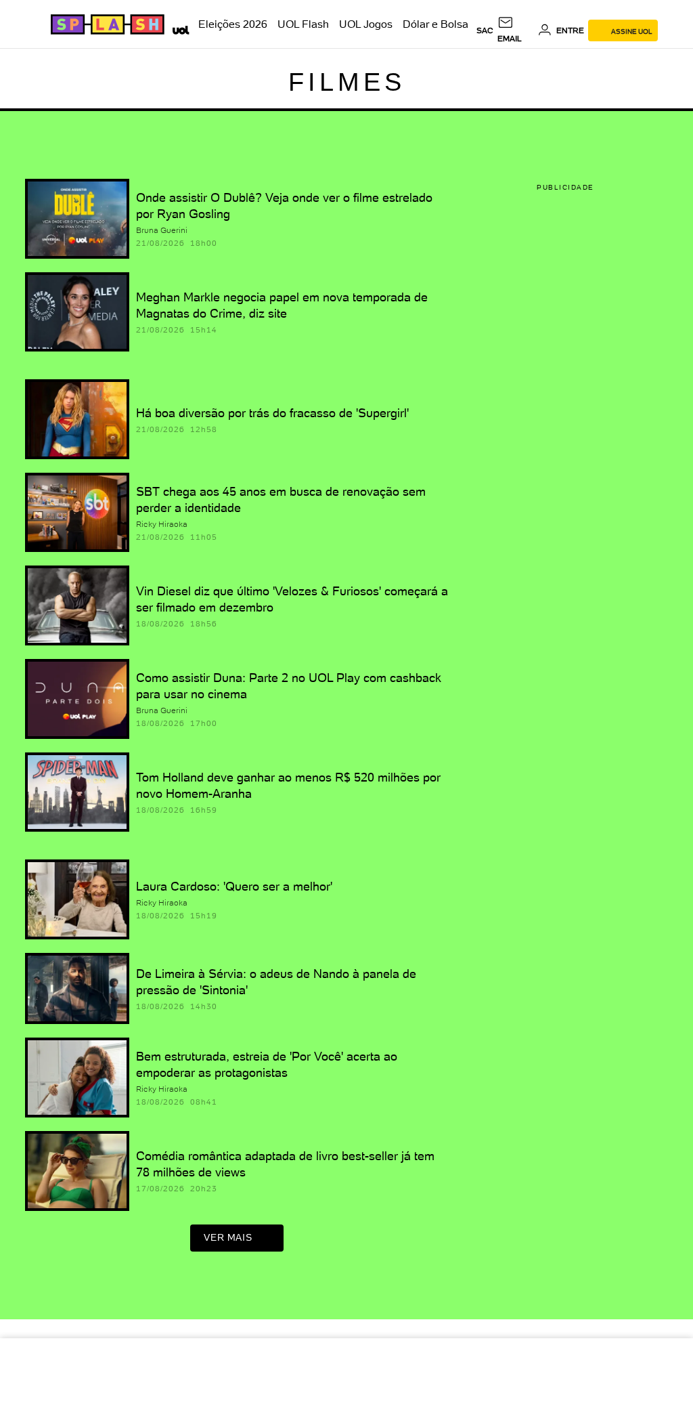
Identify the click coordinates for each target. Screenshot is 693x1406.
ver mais (228, 1237)
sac (484, 30)
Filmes (346, 82)
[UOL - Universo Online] (178, 28)
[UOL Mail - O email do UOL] (515, 30)
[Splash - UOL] (105, 24)
